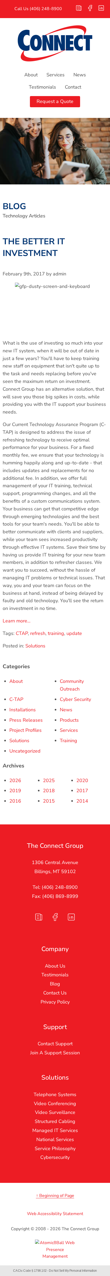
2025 (49, 780)
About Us (55, 966)
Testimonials (42, 87)
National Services (55, 1139)
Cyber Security (75, 699)
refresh (37, 633)
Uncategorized (25, 751)
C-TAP (16, 699)
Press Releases (26, 720)
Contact (73, 87)
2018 (49, 790)
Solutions (35, 646)
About (31, 75)
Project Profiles (25, 730)
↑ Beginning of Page (55, 1196)
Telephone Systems (55, 1094)
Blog (55, 984)
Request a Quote (55, 101)
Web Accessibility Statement (55, 1214)
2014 (82, 801)
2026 (15, 780)
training (56, 633)
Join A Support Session (55, 1053)
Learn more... (16, 621)
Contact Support (55, 1043)
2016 (15, 801)
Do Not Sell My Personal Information (73, 1271)
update (74, 633)
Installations (22, 710)
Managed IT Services (55, 1130)
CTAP (22, 633)
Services (55, 75)
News (79, 75)
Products (69, 720)
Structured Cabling (55, 1121)
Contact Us (55, 993)
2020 (82, 780)
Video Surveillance (55, 1112)
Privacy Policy (55, 1002)
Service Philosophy (55, 1148)
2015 (49, 801)
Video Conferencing (55, 1103)
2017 (82, 790)
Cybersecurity (55, 1157)
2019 (15, 790)
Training (68, 740)
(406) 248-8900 (46, 9)
